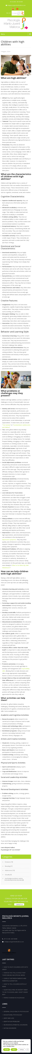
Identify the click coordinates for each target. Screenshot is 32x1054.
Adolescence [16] (10, 870)
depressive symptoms (9, 539)
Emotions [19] (9, 862)
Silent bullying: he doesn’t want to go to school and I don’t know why (15, 992)
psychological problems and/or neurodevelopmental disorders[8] (14, 879)
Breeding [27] (8, 866)
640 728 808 (20, 2)
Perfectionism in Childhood (14, 998)
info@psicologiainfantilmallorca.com (14, 942)
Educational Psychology (13, 1015)
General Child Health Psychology (16, 1011)
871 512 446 (13, 2)
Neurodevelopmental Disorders (15, 1025)
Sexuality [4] (8, 874)
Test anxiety (6, 425)
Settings (22, 1049)
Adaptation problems (12, 1021)
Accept (6, 1049)
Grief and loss (9, 1018)
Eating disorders (10, 1028)
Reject (14, 1049)
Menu (3, 34)
